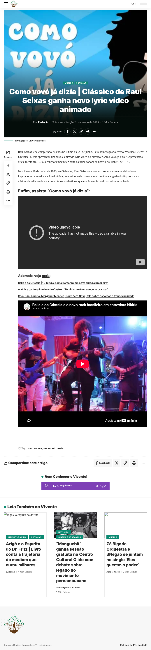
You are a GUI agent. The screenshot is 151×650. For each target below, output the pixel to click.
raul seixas (35, 448)
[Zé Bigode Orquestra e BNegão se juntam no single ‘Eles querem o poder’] (125, 525)
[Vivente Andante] (14, 4)
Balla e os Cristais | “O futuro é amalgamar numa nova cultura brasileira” (63, 282)
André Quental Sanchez (68, 587)
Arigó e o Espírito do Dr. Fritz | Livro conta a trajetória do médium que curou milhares (23, 554)
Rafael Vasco (113, 571)
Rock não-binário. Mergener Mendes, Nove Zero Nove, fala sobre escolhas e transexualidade (76, 296)
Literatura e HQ (17, 537)
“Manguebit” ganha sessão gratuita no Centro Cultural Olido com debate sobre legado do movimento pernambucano (74, 562)
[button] (7, 4)
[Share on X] (74, 131)
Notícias (81, 83)
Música (69, 83)
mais (46, 276)
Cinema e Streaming (69, 537)
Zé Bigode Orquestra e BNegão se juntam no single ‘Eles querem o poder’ (124, 554)
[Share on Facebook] (67, 131)
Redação (43, 122)
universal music (53, 448)
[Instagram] (75, 486)
